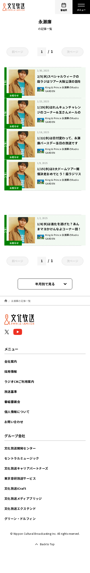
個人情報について (16, 411)
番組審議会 (12, 401)
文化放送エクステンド (20, 508)
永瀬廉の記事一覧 (21, 300)
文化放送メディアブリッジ (23, 498)
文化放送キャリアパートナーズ (26, 468)
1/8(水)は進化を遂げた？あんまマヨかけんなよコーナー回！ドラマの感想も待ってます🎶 (59, 229)
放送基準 (10, 391)
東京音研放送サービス (20, 478)
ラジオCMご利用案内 (19, 381)
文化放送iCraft (15, 488)
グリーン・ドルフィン (20, 518)
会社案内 (10, 361)
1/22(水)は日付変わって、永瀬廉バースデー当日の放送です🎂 (59, 143)
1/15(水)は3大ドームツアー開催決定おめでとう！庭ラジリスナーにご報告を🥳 (59, 174)
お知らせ (14, 95)
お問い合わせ (13, 422)
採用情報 (10, 371)
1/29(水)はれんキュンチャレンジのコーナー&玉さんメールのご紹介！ (59, 112)
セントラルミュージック (21, 458)
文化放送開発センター (20, 448)
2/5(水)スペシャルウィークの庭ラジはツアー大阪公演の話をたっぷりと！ (59, 81)
